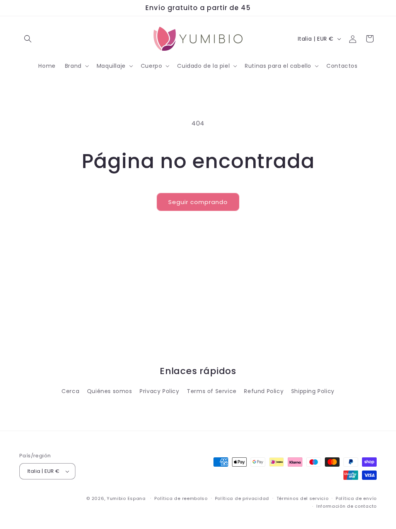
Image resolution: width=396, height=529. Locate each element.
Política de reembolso (181, 498)
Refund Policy (263, 391)
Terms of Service (212, 391)
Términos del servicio (303, 498)
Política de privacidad (242, 498)
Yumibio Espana (126, 498)
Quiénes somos (109, 391)
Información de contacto (346, 506)
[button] (76, 66)
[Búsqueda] (27, 38)
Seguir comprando (198, 202)
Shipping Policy (313, 391)
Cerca (70, 391)
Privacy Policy (159, 391)
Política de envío (356, 498)
